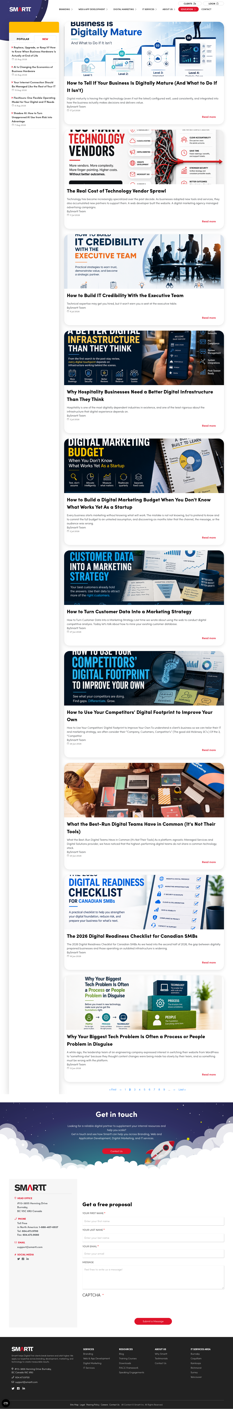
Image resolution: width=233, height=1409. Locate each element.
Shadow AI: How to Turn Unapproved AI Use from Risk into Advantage (32, 117)
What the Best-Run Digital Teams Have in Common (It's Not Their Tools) (141, 827)
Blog (121, 1353)
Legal (82, 1404)
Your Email (89, 1246)
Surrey (194, 1372)
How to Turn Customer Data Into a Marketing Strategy (129, 611)
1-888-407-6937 (48, 1227)
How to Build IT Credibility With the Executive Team (125, 295)
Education (187, 9)
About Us (168, 9)
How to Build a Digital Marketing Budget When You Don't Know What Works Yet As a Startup (139, 503)
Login (212, 3)
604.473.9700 (30, 1231)
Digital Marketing (123, 9)
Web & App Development (92, 9)
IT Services (148, 9)
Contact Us (116, 1151)
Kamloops (196, 1363)
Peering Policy (92, 1404)
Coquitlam (196, 1358)
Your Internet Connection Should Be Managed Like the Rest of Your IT (33, 84)
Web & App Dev (39, 181)
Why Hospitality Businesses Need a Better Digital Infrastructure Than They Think (140, 395)
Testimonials (161, 1358)
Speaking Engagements (131, 1372)
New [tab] (45, 39)
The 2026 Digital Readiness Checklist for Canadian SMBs (132, 935)
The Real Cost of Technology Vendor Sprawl (116, 190)
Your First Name (93, 1213)
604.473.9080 (31, 1235)
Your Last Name (92, 1229)
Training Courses (128, 1358)
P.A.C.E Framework (128, 1367)
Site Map (74, 1404)
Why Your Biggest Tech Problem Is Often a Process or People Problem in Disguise (136, 1040)
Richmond (196, 1367)
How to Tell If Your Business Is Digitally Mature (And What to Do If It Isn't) (142, 86)
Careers (104, 1404)
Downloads (125, 1363)
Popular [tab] (23, 39)
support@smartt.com (29, 1247)
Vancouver (196, 1377)
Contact (206, 9)
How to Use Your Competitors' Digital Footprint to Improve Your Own (139, 715)
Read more (209, 117)
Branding (64, 9)
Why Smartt (161, 1353)
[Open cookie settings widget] (6, 1403)
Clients (188, 3)
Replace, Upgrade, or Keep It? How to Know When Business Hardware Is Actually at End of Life (34, 51)
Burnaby (195, 1353)
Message (88, 1262)
